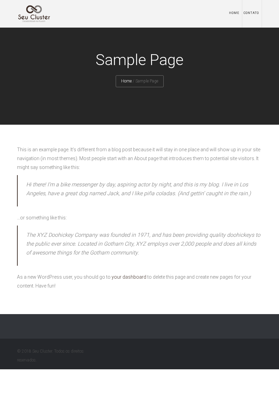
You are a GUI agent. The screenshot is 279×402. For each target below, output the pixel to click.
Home (234, 13)
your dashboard (129, 277)
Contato (251, 13)
